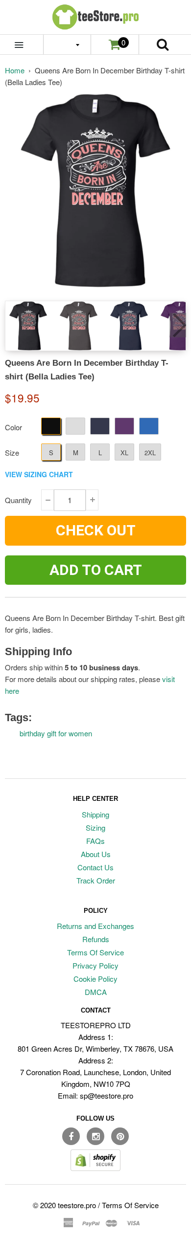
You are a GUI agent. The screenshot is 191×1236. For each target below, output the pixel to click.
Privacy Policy (95, 965)
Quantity (18, 500)
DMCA (96, 992)
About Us (96, 854)
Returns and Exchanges (95, 926)
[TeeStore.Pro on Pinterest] (120, 1136)
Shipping (95, 814)
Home (14, 70)
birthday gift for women (56, 733)
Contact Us (95, 867)
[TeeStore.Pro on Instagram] (95, 1136)
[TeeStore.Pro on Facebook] (71, 1136)
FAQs (95, 841)
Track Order (95, 880)
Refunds (95, 939)
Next (177, 325)
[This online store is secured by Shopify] (95, 1168)
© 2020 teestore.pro (64, 1205)
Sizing (95, 827)
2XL (150, 452)
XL (124, 452)
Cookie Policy (95, 978)
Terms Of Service (95, 952)
